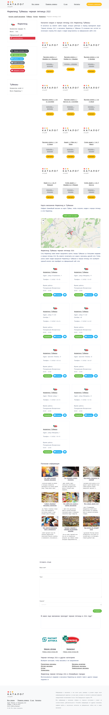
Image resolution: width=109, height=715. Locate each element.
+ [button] (43, 220)
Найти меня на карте (71, 216)
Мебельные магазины (79, 666)
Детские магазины (47, 666)
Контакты (77, 4)
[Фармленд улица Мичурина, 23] (71, 234)
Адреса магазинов (19, 55)
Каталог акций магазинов (17, 16)
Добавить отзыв (19, 70)
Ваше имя (43, 567)
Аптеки (35, 16)
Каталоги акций (18, 66)
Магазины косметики (78, 664)
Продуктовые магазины (48, 664)
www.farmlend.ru (18, 38)
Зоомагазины (45, 670)
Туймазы (29, 16)
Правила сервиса (51, 4)
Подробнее (47, 294)
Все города (35, 4)
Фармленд (42, 16)
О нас (66, 4)
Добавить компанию (94, 4)
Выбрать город (18, 59)
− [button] (43, 223)
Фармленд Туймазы (50, 272)
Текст (41, 577)
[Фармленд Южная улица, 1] (68, 233)
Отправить (97, 611)
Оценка (42, 601)
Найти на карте (19, 62)
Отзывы (58, 294)
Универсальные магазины (80, 668)
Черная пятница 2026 (20, 51)
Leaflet (98, 247)
